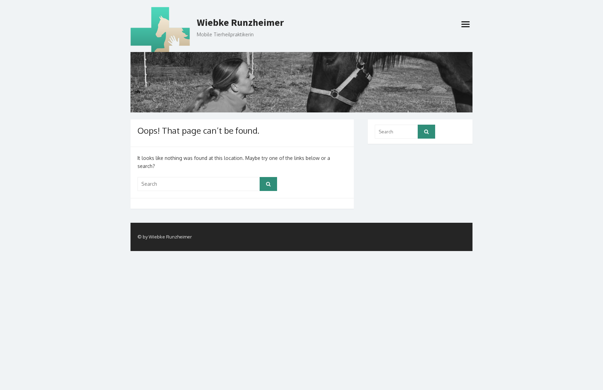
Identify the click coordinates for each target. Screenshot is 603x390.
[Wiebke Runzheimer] (301, 82)
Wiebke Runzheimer (240, 23)
